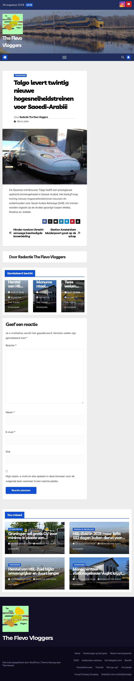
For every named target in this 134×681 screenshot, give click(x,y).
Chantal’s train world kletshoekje (116, 674)
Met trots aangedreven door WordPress (21, 662)
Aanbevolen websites (92, 660)
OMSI (76, 660)
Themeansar (8, 665)
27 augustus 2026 (86, 544)
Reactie (11, 345)
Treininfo (99, 667)
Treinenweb (20, 75)
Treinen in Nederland (84, 529)
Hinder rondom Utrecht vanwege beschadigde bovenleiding (28, 233)
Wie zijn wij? (112, 667)
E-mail (10, 432)
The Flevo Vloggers (27, 638)
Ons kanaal (126, 667)
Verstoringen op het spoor (95, 653)
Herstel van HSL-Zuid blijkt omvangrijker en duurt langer (33, 571)
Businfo (128, 660)
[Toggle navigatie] (64, 57)
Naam (10, 412)
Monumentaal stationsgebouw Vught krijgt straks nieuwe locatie (97, 573)
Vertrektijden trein (113, 660)
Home (77, 653)
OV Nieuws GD (15, 529)
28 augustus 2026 (21, 544)
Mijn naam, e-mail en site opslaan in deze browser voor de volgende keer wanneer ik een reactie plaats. (40, 479)
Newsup (52, 662)
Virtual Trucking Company (86, 674)
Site (8, 451)
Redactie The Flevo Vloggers (34, 117)
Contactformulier (84, 667)
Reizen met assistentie (121, 653)
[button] (122, 57)
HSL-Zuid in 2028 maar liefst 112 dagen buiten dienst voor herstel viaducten (97, 537)
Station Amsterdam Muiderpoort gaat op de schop (60, 233)
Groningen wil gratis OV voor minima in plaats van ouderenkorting (32, 537)
